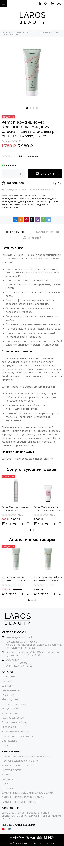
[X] (32, 219)
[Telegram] (48, 219)
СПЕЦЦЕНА (9, 676)
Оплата (6, 783)
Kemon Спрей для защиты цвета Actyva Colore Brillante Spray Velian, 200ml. (16, 509)
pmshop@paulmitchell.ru (20, 637)
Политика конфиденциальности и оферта (26, 756)
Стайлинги (8, 694)
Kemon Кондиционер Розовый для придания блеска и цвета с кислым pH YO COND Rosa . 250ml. (15, 579)
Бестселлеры (9, 740)
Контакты (7, 779)
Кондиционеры (10, 198)
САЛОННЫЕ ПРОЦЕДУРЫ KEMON (23, 797)
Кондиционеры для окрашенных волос (22, 201)
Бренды (6, 681)
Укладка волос (10, 708)
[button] (27, 108)
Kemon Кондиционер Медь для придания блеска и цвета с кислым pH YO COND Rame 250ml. (48, 579)
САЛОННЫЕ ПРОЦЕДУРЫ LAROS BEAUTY (27, 792)
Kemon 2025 (25, 198)
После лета (8, 745)
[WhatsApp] (43, 219)
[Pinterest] (26, 219)
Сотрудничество (11, 769)
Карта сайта (50, 843)
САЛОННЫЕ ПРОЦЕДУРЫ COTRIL (23, 801)
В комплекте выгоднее (15, 731)
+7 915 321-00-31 (14, 632)
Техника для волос (13, 717)
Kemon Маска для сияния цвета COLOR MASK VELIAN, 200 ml (48, 509)
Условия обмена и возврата (18, 765)
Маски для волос (12, 699)
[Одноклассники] (20, 219)
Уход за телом (10, 713)
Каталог (18, 196)
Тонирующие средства (44, 198)
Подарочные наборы (14, 722)
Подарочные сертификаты (17, 736)
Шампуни (7, 685)
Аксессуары (9, 726)
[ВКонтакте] (15, 219)
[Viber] (37, 219)
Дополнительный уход (34, 196)
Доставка (7, 788)
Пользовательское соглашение (20, 760)
